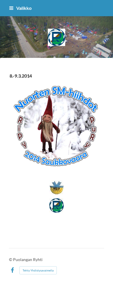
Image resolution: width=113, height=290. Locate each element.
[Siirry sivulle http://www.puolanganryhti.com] (56, 205)
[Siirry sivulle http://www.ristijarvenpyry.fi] (56, 187)
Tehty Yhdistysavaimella (38, 270)
